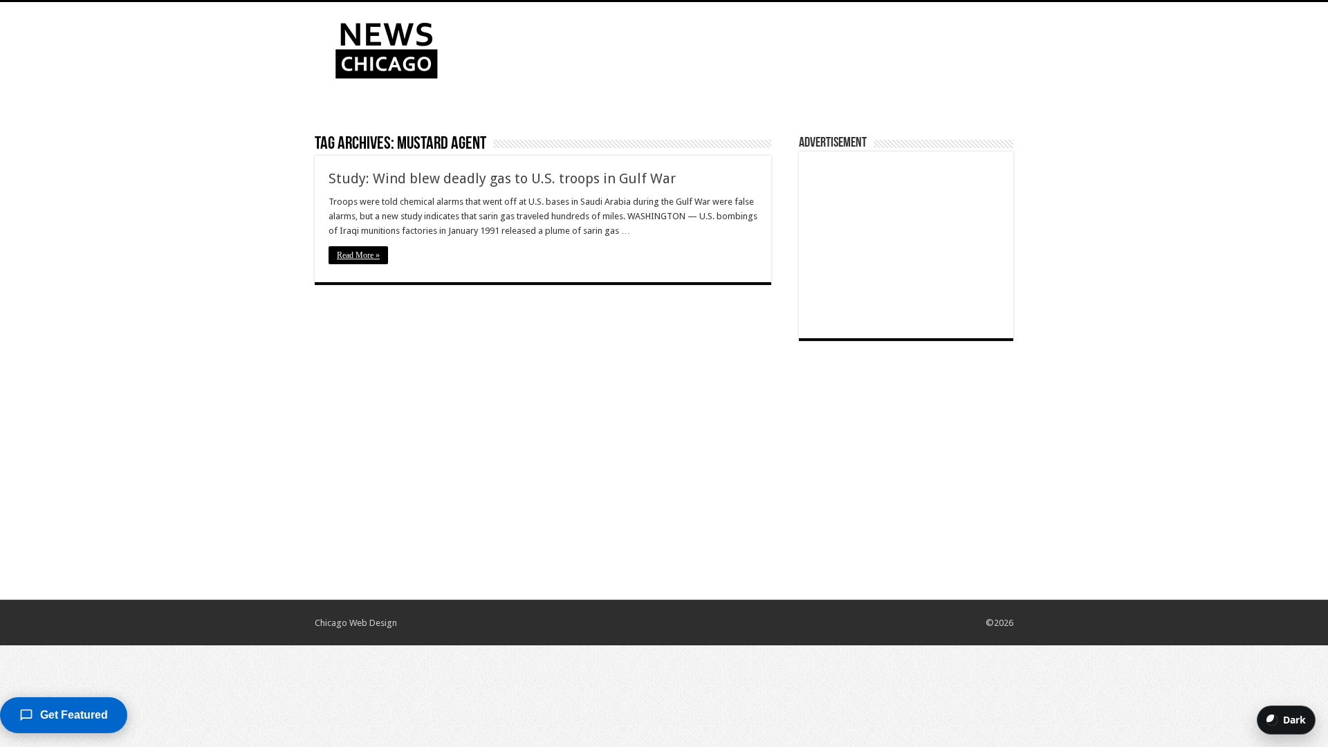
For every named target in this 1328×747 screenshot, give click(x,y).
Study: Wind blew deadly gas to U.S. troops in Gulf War (502, 178)
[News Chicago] (386, 47)
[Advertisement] (751, 47)
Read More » (358, 255)
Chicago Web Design (356, 623)
